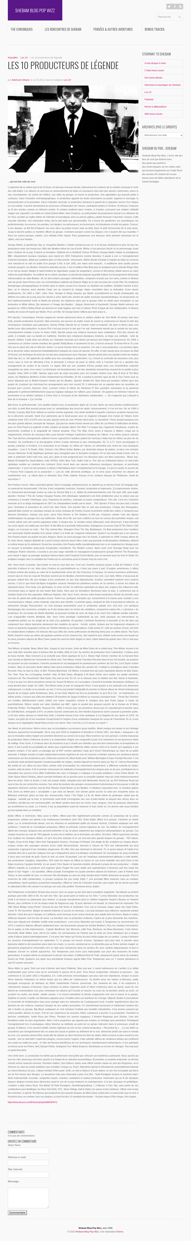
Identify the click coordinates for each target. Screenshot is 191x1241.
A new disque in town (155, 63)
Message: (13, 1181)
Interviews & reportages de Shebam (163, 85)
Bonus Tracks (155, 29)
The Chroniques (22, 29)
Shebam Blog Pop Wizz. (87, 1231)
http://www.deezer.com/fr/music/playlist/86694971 (32, 1102)
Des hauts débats (153, 77)
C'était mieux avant (154, 70)
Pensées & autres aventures (113, 29)
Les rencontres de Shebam (63, 29)
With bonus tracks (153, 114)
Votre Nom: (14, 1145)
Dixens (119, 1231)
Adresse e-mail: (17, 1157)
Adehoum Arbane (21, 80)
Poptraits (149, 99)
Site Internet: (15, 1169)
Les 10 (24, 57)
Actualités (13, 57)
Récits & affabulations (156, 106)
